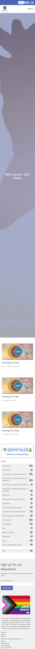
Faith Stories (17, 536)
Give (17, 528)
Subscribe (6, 588)
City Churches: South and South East (17, 512)
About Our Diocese (17, 532)
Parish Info (17, 495)
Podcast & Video (6, 647)
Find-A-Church (17, 470)
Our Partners (17, 520)
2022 (17, 551)
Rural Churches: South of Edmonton (17, 499)
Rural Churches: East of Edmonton (17, 516)
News (3, 637)
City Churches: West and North (17, 507)
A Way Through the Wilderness (11, 639)
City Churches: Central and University (17, 474)
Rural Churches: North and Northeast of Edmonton (17, 490)
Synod (17, 541)
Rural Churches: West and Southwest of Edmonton (17, 479)
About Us (4, 632)
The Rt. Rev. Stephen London (17, 545)
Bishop (3, 634)
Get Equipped (17, 524)
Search (21, 2)
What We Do (17, 466)
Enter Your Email (6, 581)
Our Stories (17, 503)
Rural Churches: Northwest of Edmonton (17, 485)
